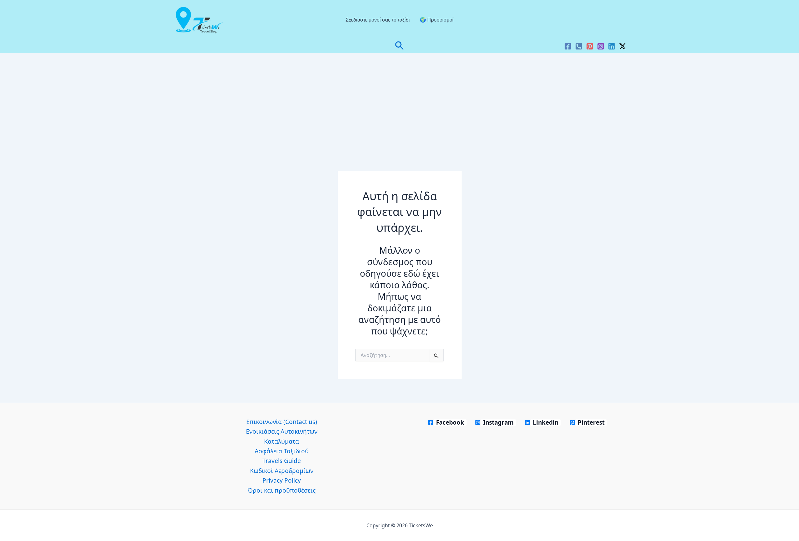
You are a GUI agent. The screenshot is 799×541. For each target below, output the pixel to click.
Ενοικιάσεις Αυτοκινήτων (281, 431)
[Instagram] (601, 46)
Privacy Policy (281, 480)
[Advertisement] (399, 100)
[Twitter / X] (622, 46)
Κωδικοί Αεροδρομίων (281, 471)
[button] (399, 46)
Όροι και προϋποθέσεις (282, 490)
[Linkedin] (611, 46)
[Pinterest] (590, 46)
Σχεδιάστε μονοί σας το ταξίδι (378, 19)
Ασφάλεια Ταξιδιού (282, 451)
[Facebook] (568, 46)
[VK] (579, 46)
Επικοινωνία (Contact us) (281, 422)
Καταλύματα (281, 441)
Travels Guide (281, 461)
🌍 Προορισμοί (436, 19)
